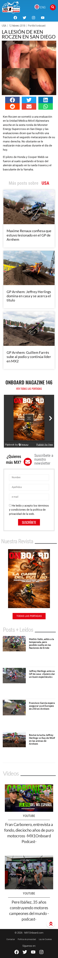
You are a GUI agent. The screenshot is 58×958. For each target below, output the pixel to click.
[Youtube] (42, 18)
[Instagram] (33, 18)
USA (4, 25)
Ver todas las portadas (29, 389)
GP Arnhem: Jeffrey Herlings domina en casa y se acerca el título (29, 295)
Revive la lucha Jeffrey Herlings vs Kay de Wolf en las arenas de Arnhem (42, 739)
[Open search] (53, 7)
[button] (12, 100)
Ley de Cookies (45, 939)
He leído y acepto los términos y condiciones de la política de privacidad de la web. (29, 509)
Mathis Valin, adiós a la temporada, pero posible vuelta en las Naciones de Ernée (41, 643)
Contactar (10, 939)
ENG (43, 7)
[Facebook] (15, 18)
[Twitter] (24, 18)
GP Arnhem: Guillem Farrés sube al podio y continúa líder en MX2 (29, 356)
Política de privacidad (27, 939)
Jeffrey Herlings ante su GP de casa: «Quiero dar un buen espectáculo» (42, 673)
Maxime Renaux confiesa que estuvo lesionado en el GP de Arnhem (29, 235)
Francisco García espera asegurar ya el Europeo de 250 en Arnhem (42, 705)
